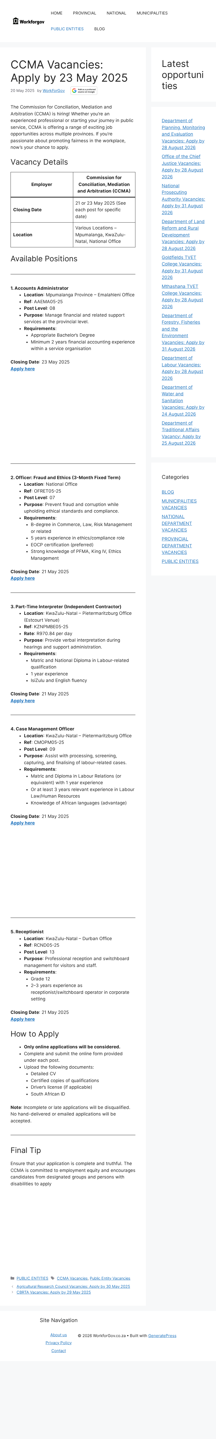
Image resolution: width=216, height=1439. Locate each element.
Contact (58, 1350)
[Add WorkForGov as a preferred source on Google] (84, 90)
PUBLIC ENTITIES (67, 28)
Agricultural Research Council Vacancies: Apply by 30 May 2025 (73, 1286)
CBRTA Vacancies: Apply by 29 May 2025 (54, 1292)
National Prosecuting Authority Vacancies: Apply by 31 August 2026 (183, 199)
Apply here (23, 368)
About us (58, 1334)
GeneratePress (162, 1335)
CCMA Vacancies (72, 1278)
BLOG (99, 28)
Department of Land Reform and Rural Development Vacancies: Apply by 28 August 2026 (183, 235)
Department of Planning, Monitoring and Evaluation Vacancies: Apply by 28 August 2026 (183, 134)
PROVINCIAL (84, 13)
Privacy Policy (59, 1342)
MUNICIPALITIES (152, 13)
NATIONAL (116, 13)
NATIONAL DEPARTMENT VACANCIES (177, 523)
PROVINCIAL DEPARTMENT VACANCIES (177, 545)
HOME (56, 13)
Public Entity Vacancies (110, 1278)
